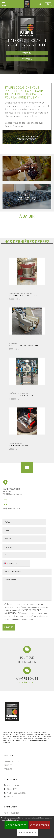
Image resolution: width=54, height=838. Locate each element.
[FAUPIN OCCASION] (27, 4)
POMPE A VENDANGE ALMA (19, 446)
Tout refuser (40, 825)
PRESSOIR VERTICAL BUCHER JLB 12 (23, 296)
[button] (3, 4)
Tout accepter (17, 825)
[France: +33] (5, 563)
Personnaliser (27, 832)
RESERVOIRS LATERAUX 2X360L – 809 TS (25, 346)
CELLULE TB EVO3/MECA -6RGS (21, 396)
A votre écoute (27, 678)
